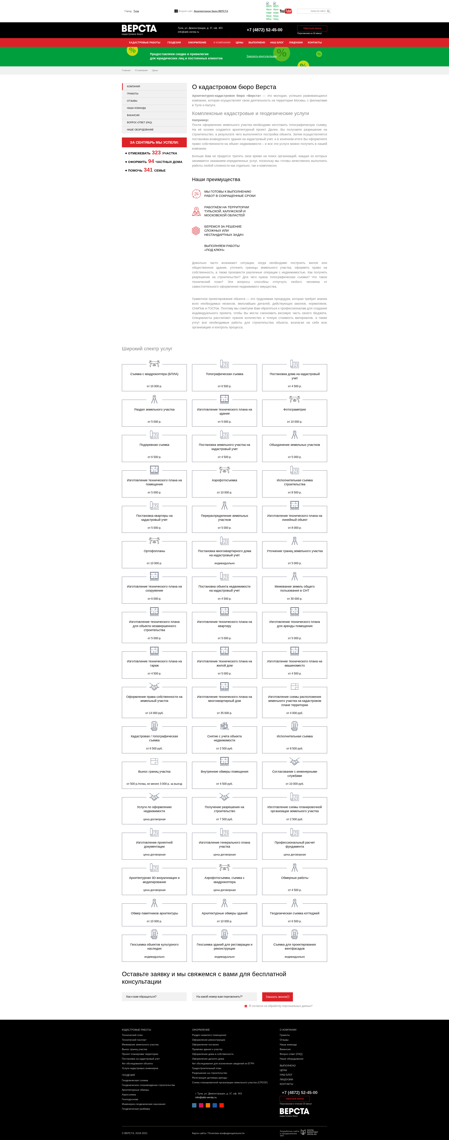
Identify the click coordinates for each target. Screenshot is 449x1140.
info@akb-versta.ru (188, 31)
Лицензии (286, 1079)
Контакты (286, 1084)
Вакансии (133, 115)
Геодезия (128, 1075)
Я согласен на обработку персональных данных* (281, 1005)
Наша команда (136, 108)
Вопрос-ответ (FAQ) (139, 122)
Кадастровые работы (136, 1029)
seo (282, 1135)
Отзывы (132, 101)
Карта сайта (199, 1133)
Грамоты (132, 93)
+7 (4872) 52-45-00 (299, 1092)
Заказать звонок (276, 996)
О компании (288, 1029)
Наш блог (286, 1074)
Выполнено (288, 1065)
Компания (133, 86)
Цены (283, 1070)
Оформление (201, 1029)
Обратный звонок (312, 28)
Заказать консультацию (261, 56)
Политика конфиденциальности (226, 1133)
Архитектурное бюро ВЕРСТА (211, 11)
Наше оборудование (140, 129)
